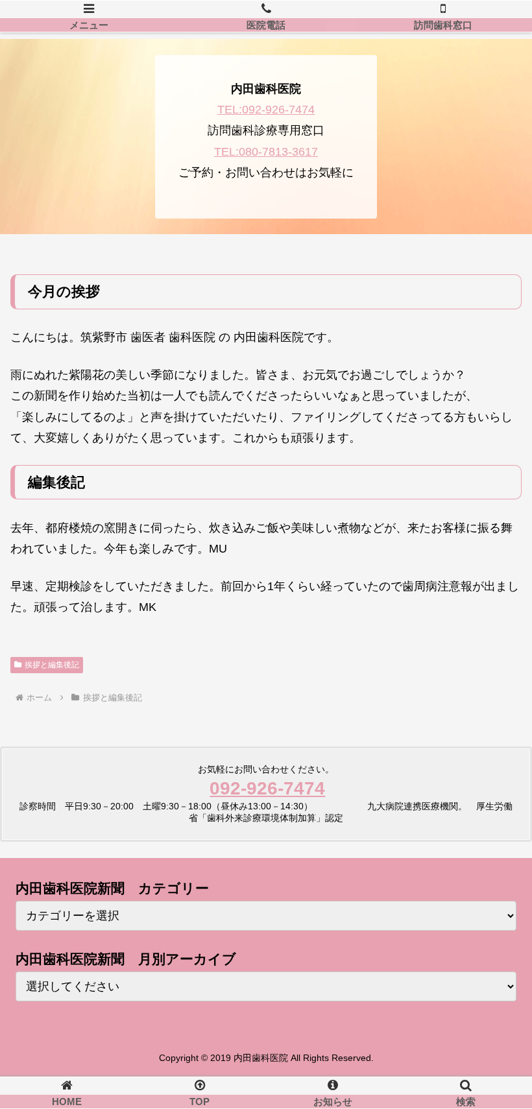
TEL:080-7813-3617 (266, 151)
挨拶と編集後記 (52, 664)
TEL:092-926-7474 (266, 109)
